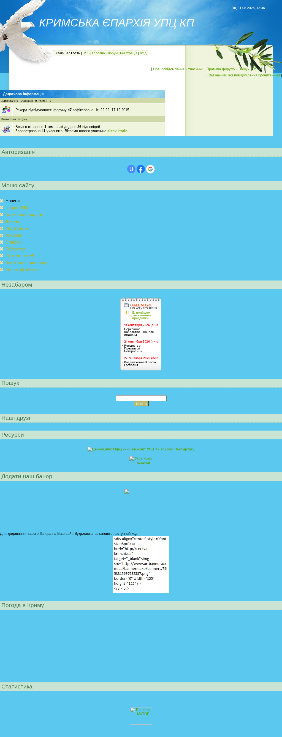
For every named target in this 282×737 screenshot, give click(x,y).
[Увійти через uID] (131, 169)
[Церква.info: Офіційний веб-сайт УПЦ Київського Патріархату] (141, 449)
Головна (98, 53)
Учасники (195, 69)
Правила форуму (221, 69)
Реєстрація (128, 53)
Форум (112, 53)
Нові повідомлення (169, 69)
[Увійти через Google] (150, 169)
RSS (86, 53)
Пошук (243, 69)
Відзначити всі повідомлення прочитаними (244, 75)
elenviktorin (117, 131)
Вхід (143, 53)
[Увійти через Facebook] (141, 169)
